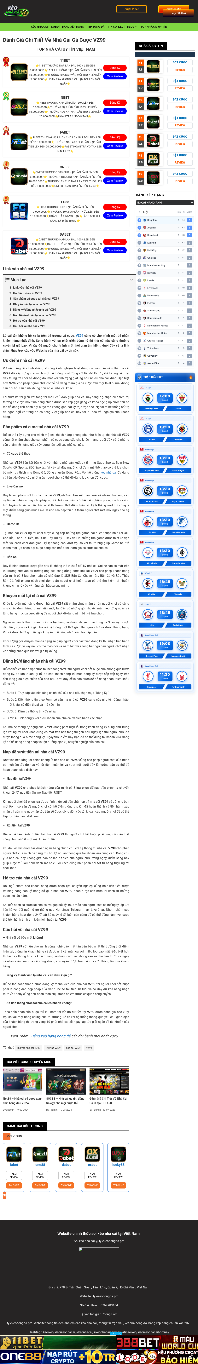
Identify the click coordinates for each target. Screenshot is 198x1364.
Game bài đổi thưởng (25, 1126)
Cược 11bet (132, 9)
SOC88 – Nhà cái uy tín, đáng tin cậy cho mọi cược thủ (65, 1101)
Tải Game (14, 1185)
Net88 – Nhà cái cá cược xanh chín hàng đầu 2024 (22, 1101)
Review (180, 70)
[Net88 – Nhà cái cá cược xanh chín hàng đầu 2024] (22, 1081)
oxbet (92, 1165)
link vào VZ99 (53, 1047)
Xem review (14, 1175)
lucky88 (118, 1165)
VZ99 (79, 335)
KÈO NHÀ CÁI (39, 26)
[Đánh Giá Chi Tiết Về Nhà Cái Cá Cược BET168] (109, 1081)
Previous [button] (8, 1136)
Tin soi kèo (116, 26)
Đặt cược (180, 62)
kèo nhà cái (109, 472)
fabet (14, 1165)
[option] (14, 1167)
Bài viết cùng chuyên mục (29, 1062)
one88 (40, 1165)
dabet (66, 1165)
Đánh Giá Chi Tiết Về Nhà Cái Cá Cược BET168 (108, 1101)
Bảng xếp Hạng (73, 26)
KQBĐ (55, 26)
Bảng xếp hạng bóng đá (50, 1036)
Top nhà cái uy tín (154, 26)
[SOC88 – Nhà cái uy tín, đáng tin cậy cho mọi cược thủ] (66, 1081)
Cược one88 (173, 9)
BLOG (130, 26)
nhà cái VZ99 (73, 1047)
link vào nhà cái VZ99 (28, 1047)
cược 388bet (178, 13)
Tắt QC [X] (116, 1333)
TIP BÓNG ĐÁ (95, 26)
